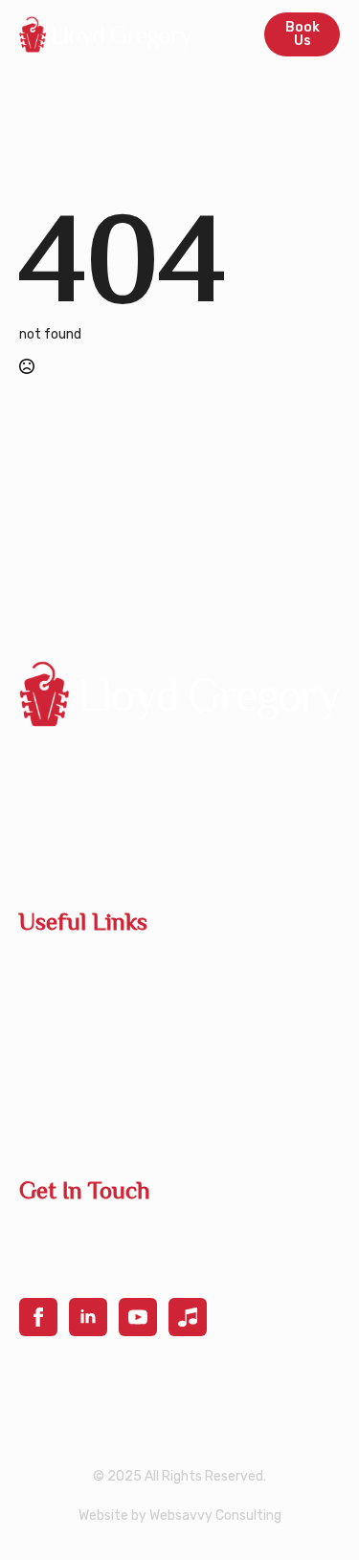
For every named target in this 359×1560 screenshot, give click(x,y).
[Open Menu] (227, 34)
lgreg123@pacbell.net (102, 1232)
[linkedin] (88, 1317)
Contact (47, 1009)
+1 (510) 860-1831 (87, 1268)
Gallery (43, 1082)
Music (38, 1118)
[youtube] (138, 1317)
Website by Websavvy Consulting (180, 1515)
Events (42, 1046)
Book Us (46, 973)
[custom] (187, 1317)
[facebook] (38, 1317)
